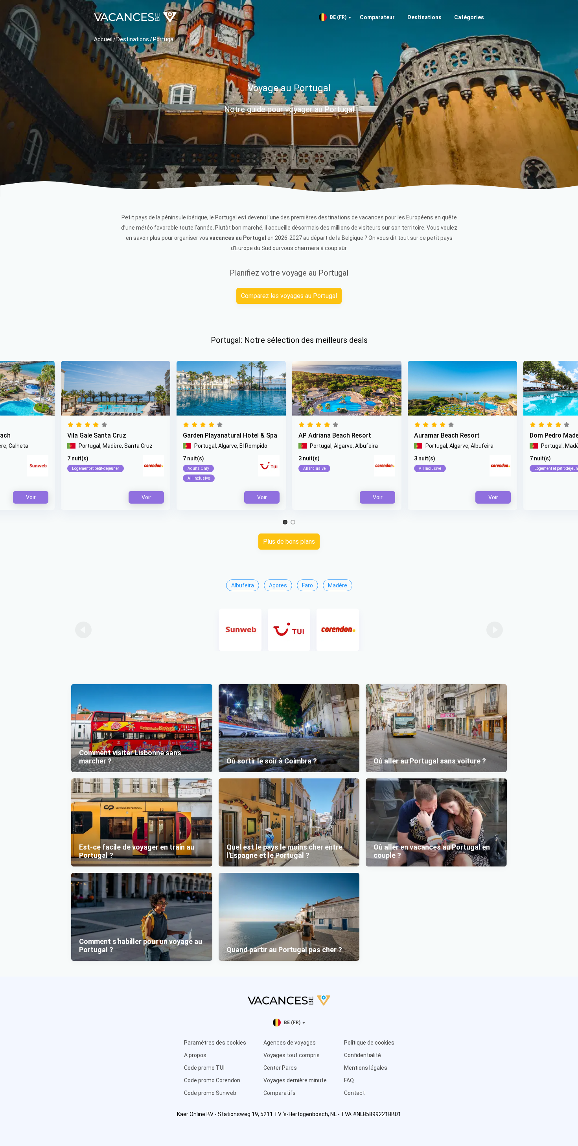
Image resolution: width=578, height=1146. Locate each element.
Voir (378, 497)
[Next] (494, 630)
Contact (354, 1093)
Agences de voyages (289, 1042)
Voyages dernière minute (295, 1080)
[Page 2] (293, 522)
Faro (307, 585)
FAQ (349, 1080)
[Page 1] (285, 522)
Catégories (469, 17)
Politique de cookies (369, 1042)
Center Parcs (280, 1068)
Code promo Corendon (212, 1080)
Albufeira (242, 585)
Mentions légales (365, 1068)
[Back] (83, 630)
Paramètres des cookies (215, 1042)
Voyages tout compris (291, 1055)
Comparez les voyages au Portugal (289, 296)
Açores (278, 585)
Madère (337, 585)
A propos (195, 1055)
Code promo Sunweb (210, 1093)
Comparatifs (279, 1093)
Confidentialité (362, 1055)
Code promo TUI (204, 1068)
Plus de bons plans (289, 541)
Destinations (424, 17)
